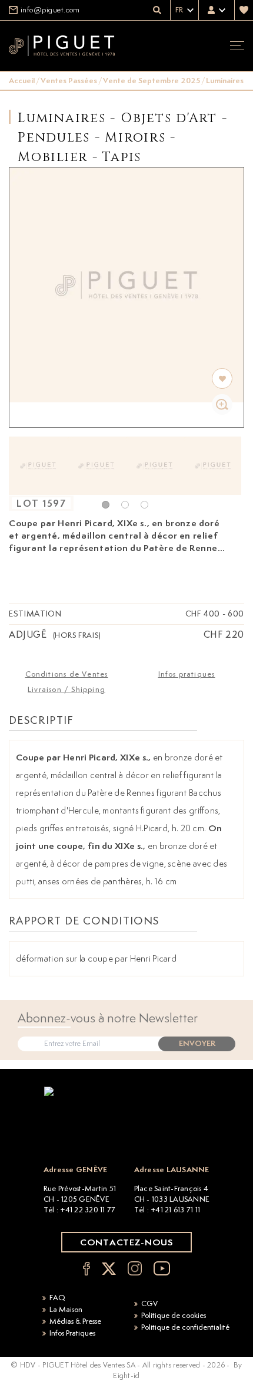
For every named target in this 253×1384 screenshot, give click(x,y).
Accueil (22, 81)
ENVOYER (197, 1043)
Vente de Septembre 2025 (151, 81)
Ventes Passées (69, 81)
